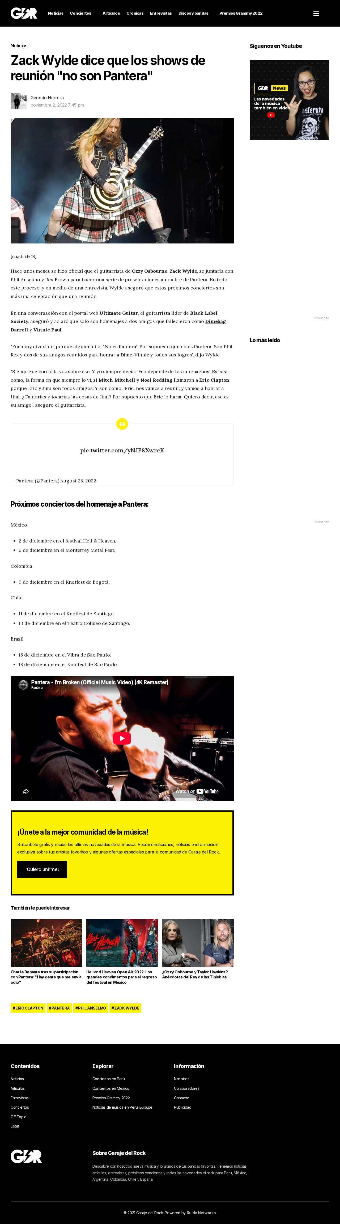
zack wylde (126, 1008)
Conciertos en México (111, 1088)
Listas (15, 1126)
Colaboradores (186, 1088)
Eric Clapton (214, 380)
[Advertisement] (289, 235)
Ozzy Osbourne (149, 271)
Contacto (181, 1098)
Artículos (111, 13)
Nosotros (181, 1078)
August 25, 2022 (78, 481)
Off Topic (18, 1116)
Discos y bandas (193, 13)
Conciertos (80, 13)
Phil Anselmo (92, 1008)
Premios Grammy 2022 (240, 13)
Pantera (61, 1008)
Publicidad (183, 1107)
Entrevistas (161, 13)
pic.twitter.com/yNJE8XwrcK (122, 450)
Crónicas (134, 13)
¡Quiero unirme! (42, 869)
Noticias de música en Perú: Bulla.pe (122, 1107)
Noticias (55, 13)
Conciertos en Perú (108, 1078)
